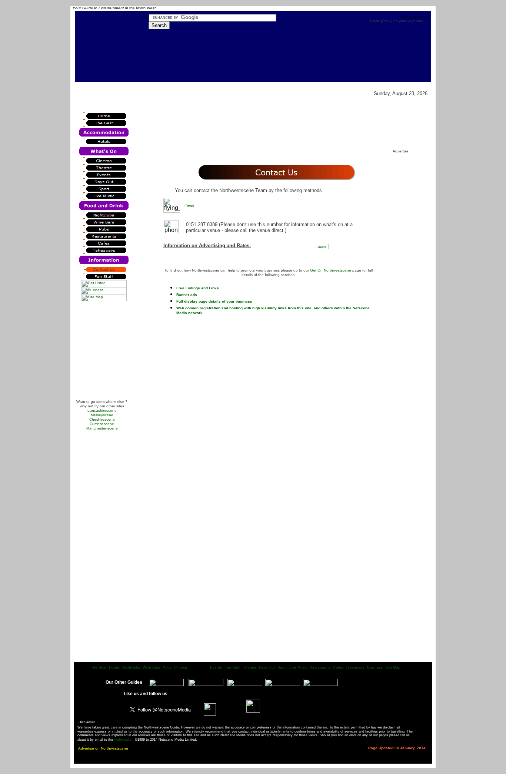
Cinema (180, 667)
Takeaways (355, 667)
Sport (282, 667)
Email (189, 206)
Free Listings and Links (197, 288)
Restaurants (320, 667)
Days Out (267, 667)
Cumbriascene (102, 424)
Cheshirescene (102, 419)
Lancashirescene (102, 410)
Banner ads (186, 295)
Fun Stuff (232, 667)
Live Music (298, 667)
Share (321, 247)
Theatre (249, 667)
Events (216, 667)
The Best (98, 667)
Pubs (167, 667)
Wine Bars (151, 667)
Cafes (338, 667)
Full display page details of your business (214, 301)
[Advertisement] (102, 353)
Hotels (114, 667)
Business (375, 667)
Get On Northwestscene (330, 270)
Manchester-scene (102, 428)
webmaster (123, 739)
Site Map (392, 667)
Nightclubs (131, 667)
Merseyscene (102, 415)
